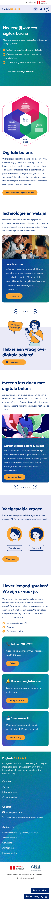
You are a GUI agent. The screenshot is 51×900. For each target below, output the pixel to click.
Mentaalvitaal (8, 848)
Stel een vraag (32, 896)
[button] (23, 311)
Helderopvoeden (9, 853)
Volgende (10, 559)
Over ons (6, 787)
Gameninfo (7, 842)
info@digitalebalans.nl (15, 812)
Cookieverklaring (9, 797)
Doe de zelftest (40, 890)
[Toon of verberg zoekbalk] (42, 9)
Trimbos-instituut (9, 837)
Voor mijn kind (14, 548)
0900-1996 (24, 817)
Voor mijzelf (36, 548)
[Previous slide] (16, 311)
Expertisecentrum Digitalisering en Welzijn (20, 832)
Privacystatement (9, 792)
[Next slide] (34, 311)
